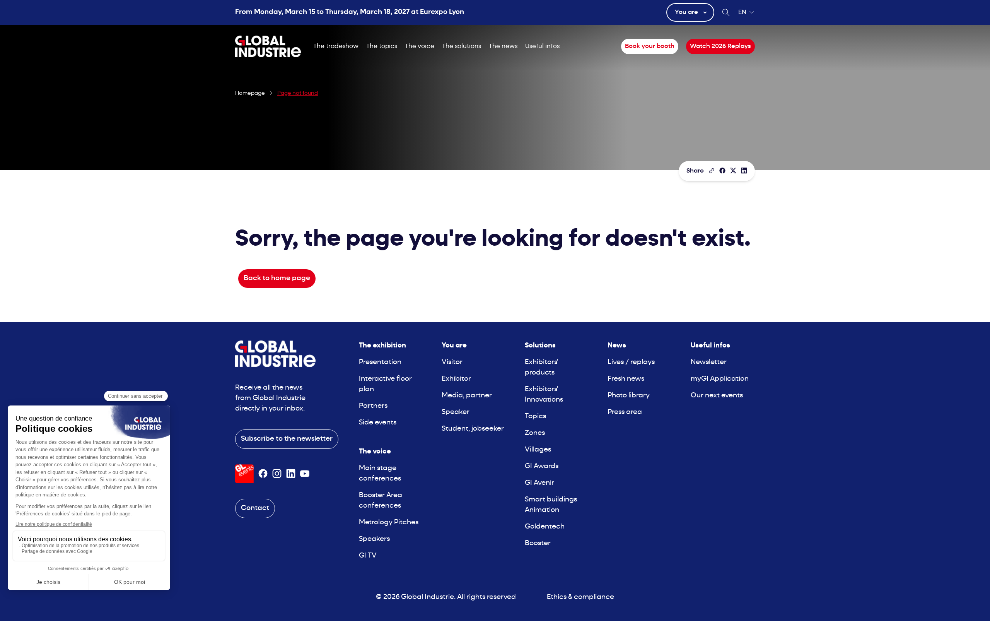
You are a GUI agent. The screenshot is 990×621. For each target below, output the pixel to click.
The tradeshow (335, 46)
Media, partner (467, 395)
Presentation (380, 362)
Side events (377, 422)
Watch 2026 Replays (720, 46)
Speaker (455, 412)
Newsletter (709, 362)
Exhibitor (456, 379)
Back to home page (277, 278)
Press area (625, 412)
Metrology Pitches (388, 522)
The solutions (461, 46)
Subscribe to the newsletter (287, 439)
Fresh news (626, 379)
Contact (255, 508)
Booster (538, 543)
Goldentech (545, 526)
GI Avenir (539, 483)
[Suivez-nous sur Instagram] (277, 473)
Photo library (629, 395)
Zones (535, 433)
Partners (373, 406)
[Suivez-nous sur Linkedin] (290, 473)
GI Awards (541, 466)
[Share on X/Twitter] (733, 171)
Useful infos (542, 46)
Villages (538, 449)
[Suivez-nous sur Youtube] (304, 473)
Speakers (374, 539)
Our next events (717, 395)
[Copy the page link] (711, 171)
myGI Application (720, 379)
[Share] (722, 171)
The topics (381, 46)
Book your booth (649, 46)
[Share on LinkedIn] (744, 171)
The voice (419, 46)
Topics (535, 416)
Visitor (452, 362)
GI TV (368, 555)
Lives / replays (631, 362)
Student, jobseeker (473, 429)
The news (503, 46)
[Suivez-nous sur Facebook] (263, 473)
